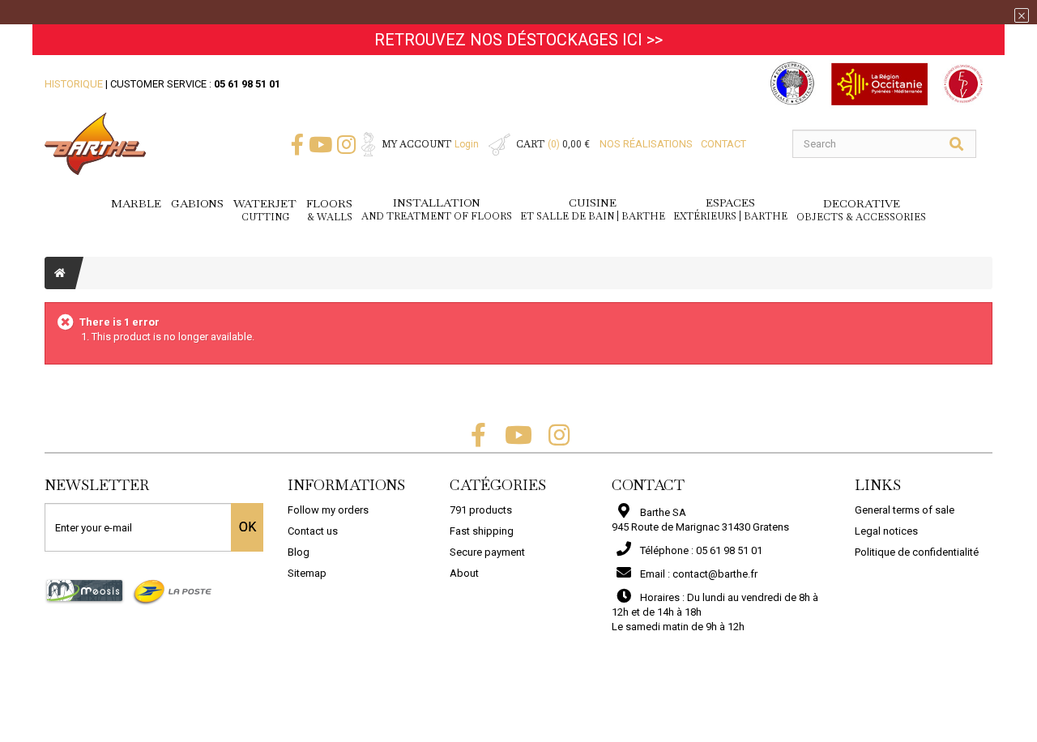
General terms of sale (904, 510)
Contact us (313, 531)
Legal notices (886, 531)
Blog (298, 552)
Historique (74, 84)
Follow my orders (328, 510)
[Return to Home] (60, 273)
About (464, 573)
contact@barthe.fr (714, 574)
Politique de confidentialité (917, 552)
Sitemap (307, 573)
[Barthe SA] (95, 144)
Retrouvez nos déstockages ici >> (518, 39)
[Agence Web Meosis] (85, 591)
